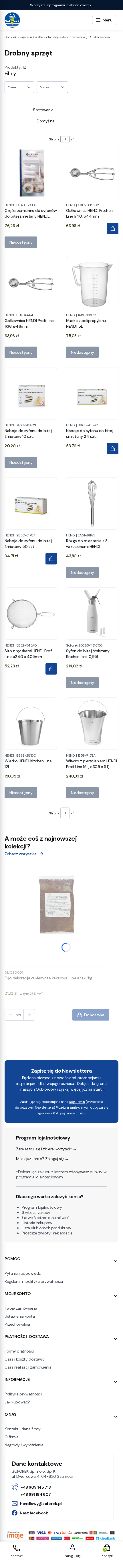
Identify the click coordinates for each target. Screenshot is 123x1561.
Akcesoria (102, 37)
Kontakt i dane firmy (23, 1428)
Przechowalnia (17, 1324)
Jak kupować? (17, 1402)
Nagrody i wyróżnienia (24, 1444)
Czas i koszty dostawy (24, 1359)
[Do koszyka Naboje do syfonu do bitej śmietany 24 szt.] (112, 448)
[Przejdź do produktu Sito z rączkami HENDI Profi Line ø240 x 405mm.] (31, 613)
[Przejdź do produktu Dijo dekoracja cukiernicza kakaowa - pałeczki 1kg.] (57, 914)
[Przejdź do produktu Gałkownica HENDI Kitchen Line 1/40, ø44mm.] (92, 173)
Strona (54, 139)
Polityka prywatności (23, 1394)
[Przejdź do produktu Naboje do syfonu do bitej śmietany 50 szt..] (31, 503)
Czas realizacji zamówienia (28, 1367)
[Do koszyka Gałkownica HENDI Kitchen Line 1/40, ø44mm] (112, 228)
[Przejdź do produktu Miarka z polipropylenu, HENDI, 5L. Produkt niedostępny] (92, 283)
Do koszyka (94, 1014)
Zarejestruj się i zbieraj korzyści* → (46, 1149)
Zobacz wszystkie (20, 853)
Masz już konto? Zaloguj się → (42, 1158)
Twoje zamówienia (21, 1308)
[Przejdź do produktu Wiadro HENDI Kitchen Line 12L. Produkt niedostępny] (31, 723)
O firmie (12, 1436)
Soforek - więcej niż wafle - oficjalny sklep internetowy (46, 37)
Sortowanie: (43, 109)
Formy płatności (19, 1351)
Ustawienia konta (20, 1316)
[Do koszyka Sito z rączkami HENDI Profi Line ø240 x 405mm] (51, 669)
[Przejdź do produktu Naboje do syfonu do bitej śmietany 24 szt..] (92, 393)
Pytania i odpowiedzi (23, 1273)
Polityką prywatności (69, 1113)
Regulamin (77, 1101)
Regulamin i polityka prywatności (34, 1281)
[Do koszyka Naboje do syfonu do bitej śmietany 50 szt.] (51, 558)
